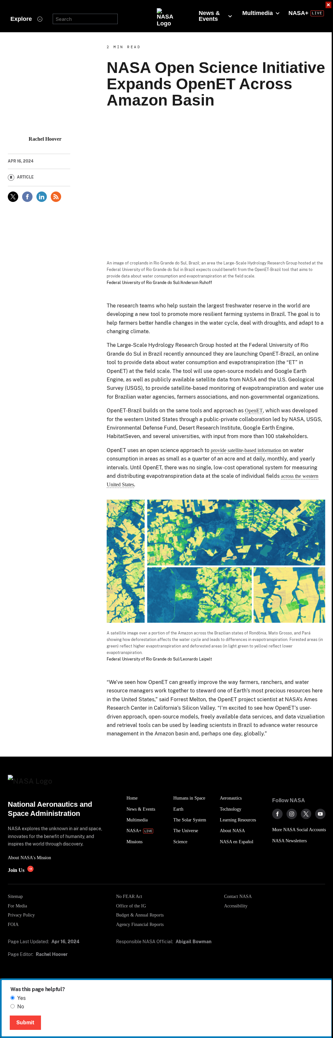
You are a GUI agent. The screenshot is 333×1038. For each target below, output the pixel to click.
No (20, 1006)
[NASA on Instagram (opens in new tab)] (291, 814)
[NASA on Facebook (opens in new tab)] (277, 814)
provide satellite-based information (246, 450)
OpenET (254, 410)
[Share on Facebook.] (27, 197)
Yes (21, 998)
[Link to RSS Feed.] (56, 197)
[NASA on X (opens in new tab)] (306, 814)
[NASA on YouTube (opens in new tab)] (320, 814)
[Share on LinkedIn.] (41, 197)
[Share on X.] (13, 197)
